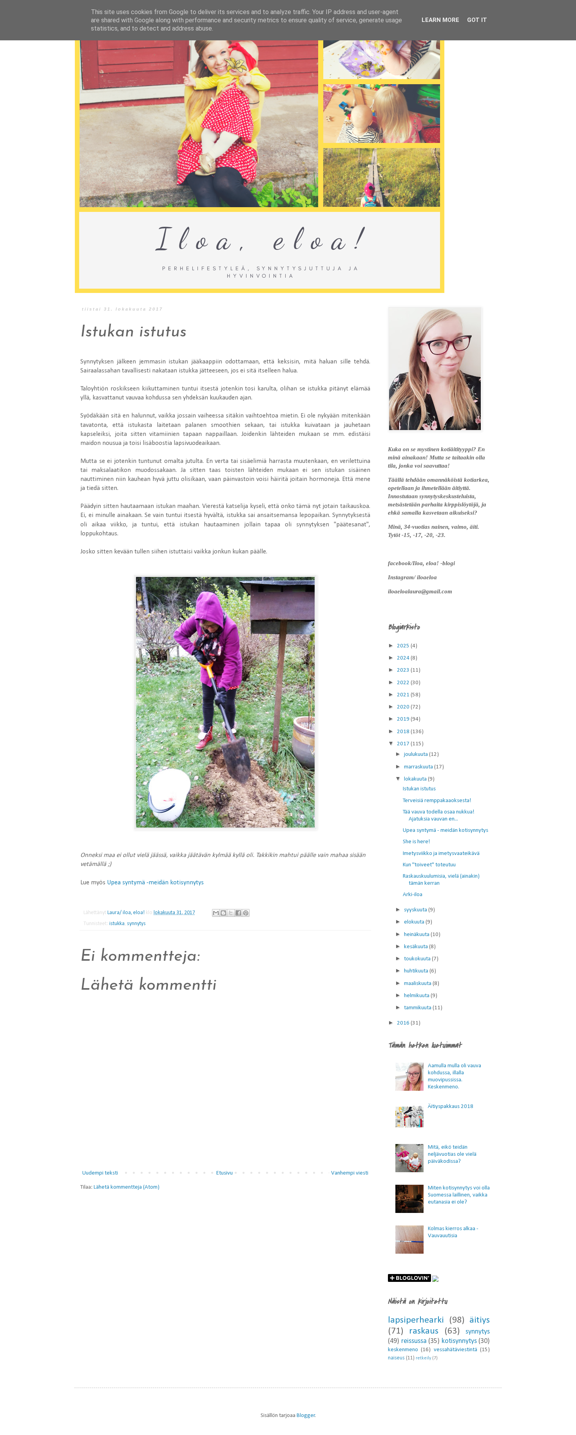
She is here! (416, 842)
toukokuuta (418, 959)
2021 (404, 695)
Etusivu (224, 1173)
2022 (404, 683)
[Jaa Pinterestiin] (246, 913)
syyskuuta (416, 910)
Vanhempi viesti (349, 1173)
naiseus (396, 1358)
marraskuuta (419, 767)
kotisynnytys (459, 1341)
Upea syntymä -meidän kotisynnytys (155, 883)
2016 (404, 1023)
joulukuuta (416, 754)
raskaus (423, 1331)
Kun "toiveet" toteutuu (429, 865)
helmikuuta (417, 996)
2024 (404, 658)
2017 (404, 744)
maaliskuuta (418, 984)
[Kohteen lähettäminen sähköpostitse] (216, 913)
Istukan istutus (419, 789)
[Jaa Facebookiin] (238, 913)
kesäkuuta (416, 947)
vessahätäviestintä (455, 1350)
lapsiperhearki (416, 1320)
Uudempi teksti (100, 1173)
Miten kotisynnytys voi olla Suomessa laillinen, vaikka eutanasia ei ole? (459, 1195)
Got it (477, 19)
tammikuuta (418, 1008)
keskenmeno (403, 1350)
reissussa (414, 1341)
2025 (404, 646)
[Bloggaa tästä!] (223, 913)
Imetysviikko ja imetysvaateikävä (441, 854)
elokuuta (415, 922)
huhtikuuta (416, 971)
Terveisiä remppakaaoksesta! (437, 801)
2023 (404, 670)
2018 (404, 732)
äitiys (479, 1320)
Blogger (306, 1416)
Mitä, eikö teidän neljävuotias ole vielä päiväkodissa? (452, 1154)
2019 (404, 719)
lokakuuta (416, 779)
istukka (117, 923)
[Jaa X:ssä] (231, 913)
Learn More (440, 19)
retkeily (423, 1358)
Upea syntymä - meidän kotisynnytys (445, 830)
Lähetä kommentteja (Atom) (126, 1187)
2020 (404, 707)
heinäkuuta (417, 935)
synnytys (136, 923)
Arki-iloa (412, 895)
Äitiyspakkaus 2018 (450, 1107)
